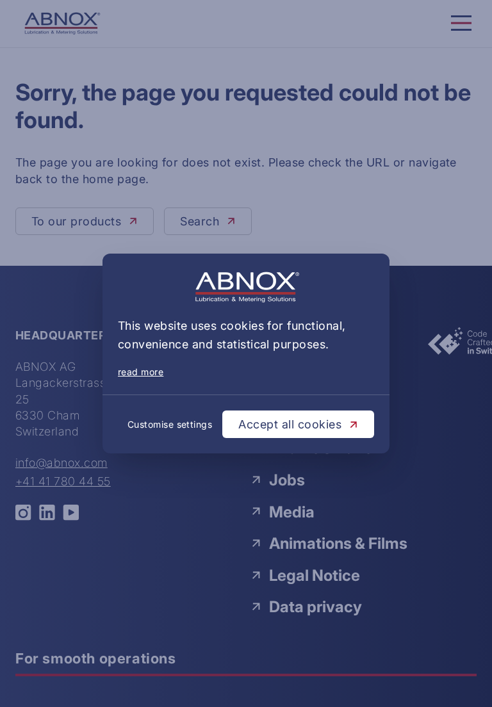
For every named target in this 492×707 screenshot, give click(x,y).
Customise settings (170, 424)
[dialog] (246, 353)
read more (140, 371)
